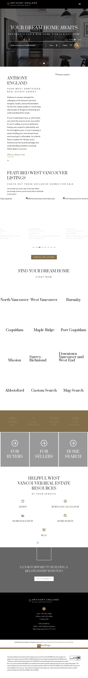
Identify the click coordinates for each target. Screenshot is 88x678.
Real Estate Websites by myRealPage (62, 642)
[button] (16, 155)
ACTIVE (71, 39)
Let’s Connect (44, 579)
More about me (16, 154)
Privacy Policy (46, 642)
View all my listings (43, 257)
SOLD (79, 39)
